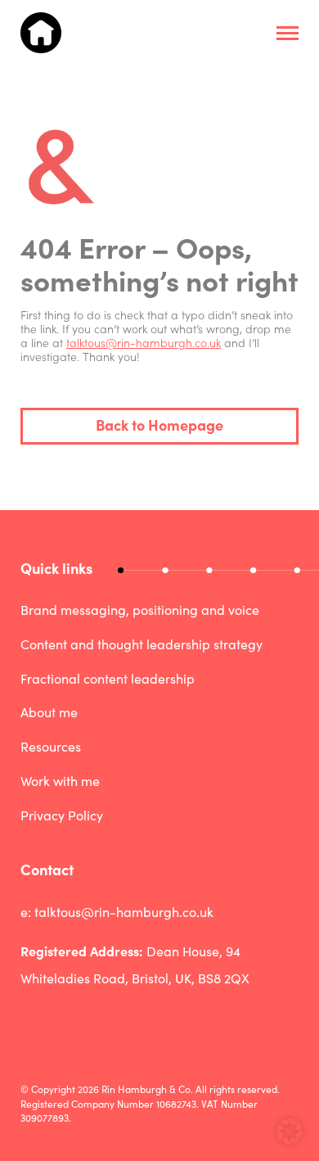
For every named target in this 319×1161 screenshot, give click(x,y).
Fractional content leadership (107, 678)
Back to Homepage (159, 424)
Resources (50, 746)
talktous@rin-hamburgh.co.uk (143, 342)
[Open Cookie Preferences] (289, 1140)
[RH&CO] (40, 32)
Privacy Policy (61, 815)
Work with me (60, 780)
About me (49, 712)
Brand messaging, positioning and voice (139, 609)
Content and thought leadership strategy (141, 644)
